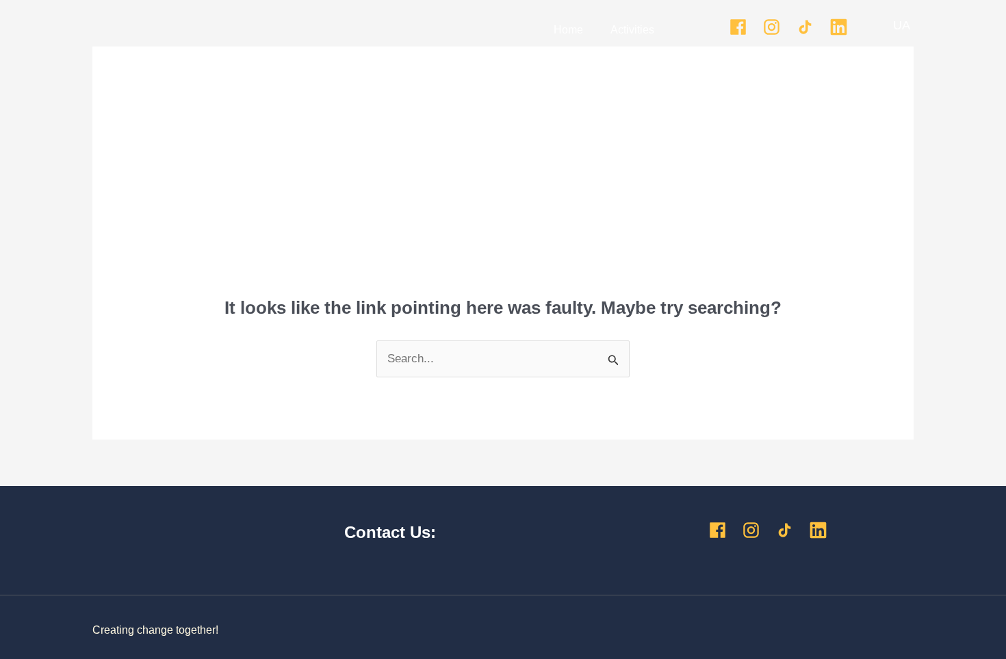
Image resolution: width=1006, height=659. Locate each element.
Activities (632, 30)
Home (568, 30)
